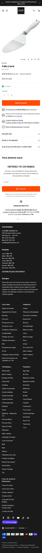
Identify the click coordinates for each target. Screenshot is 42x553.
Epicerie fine (27, 319)
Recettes (5, 315)
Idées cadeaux (27, 351)
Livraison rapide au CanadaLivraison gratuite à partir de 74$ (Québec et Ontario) (22, 121)
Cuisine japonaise (7, 403)
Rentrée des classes (8, 462)
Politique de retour (8, 337)
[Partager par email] (38, 59)
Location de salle (7, 511)
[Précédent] (2, 3)
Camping (5, 385)
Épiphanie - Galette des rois (9, 415)
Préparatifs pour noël (9, 455)
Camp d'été (5, 381)
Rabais (25, 358)
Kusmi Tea (26, 420)
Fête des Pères (7, 423)
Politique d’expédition (23, 547)
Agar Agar (26, 371)
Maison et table (28, 330)
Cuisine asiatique (7, 392)
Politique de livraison (8, 340)
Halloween (5, 430)
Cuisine (25, 308)
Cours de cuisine (7, 485)
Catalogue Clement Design (10, 355)
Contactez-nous (7, 326)
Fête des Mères (7, 419)
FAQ (3, 344)
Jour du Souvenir (7, 441)
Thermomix (26, 424)
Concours (5, 319)
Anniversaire (6, 371)
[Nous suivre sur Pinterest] (13, 517)
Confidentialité (6, 333)
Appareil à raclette (29, 381)
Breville (25, 396)
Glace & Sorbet (7, 426)
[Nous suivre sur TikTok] (23, 517)
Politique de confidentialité (27, 545)
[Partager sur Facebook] (28, 59)
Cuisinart (26, 403)
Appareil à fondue (28, 378)
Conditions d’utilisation (8, 547)
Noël (3, 448)
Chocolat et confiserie (30, 315)
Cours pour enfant (8, 489)
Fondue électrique (28, 413)
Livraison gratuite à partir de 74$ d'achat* (21, 3)
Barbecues (26, 388)
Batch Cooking (6, 374)
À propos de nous (7, 323)
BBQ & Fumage (28, 337)
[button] (6, 74)
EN (34, 11)
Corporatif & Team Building (8, 501)
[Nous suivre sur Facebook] (3, 517)
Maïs (3, 444)
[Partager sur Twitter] (31, 59)
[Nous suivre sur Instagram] (8, 517)
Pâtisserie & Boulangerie (31, 312)
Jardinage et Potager (8, 437)
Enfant (25, 344)
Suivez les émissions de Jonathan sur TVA (9, 359)
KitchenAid (26, 417)
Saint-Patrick (6, 465)
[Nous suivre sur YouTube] (18, 517)
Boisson (25, 323)
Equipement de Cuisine (9, 312)
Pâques (4, 451)
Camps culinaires (7, 492)
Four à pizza (27, 410)
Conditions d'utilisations (9, 330)
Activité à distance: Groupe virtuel (8, 507)
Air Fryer (25, 374)
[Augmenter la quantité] (11, 95)
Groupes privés (7, 496)
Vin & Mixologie (28, 326)
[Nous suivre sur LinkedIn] (28, 517)
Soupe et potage (7, 469)
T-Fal (24, 428)
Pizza (24, 340)
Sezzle (4, 351)
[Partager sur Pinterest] (35, 59)
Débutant (5, 406)
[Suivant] (39, 3)
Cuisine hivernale (7, 399)
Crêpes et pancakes (8, 388)
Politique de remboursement (10, 545)
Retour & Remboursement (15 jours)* (18, 127)
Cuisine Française (7, 396)
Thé (3, 473)
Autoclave (26, 385)
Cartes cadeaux (28, 355)
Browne (4, 63)
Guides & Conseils (8, 308)
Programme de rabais (9, 347)
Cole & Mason (27, 399)
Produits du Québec (8, 458)
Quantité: (5, 91)
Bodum (25, 392)
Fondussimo (27, 406)
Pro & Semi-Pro (28, 347)
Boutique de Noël (7, 378)
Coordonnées (35, 547)
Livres (25, 333)
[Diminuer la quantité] (4, 95)
